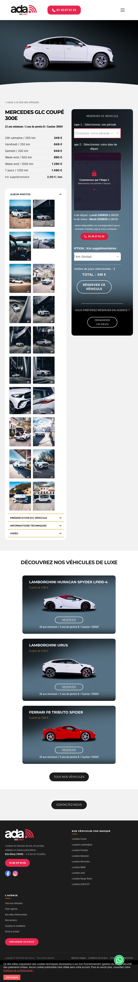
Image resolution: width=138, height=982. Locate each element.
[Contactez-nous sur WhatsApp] (119, 960)
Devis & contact (12, 931)
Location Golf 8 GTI (81, 884)
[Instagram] (15, 873)
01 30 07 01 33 (17, 862)
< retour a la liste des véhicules (22, 102)
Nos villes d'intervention (16, 914)
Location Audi (78, 872)
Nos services (11, 920)
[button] (122, 10)
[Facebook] (8, 873)
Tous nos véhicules (14, 903)
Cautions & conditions (15, 926)
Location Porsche (80, 850)
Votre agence (11, 908)
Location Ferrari (79, 839)
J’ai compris (12, 977)
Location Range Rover (82, 878)
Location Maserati (80, 856)
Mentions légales (78, 958)
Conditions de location (98, 958)
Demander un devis (21, 942)
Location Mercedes (81, 861)
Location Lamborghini (82, 844)
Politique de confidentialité (18, 970)
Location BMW (78, 867)
